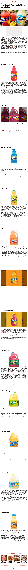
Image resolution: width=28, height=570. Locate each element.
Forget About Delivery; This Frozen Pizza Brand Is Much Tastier (17, 562)
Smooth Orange (4, 452)
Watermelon (12, 371)
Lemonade (4, 493)
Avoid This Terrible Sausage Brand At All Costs (10, 562)
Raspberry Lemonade (4, 331)
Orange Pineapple (9, 409)
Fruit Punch (19, 124)
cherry (22, 132)
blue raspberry (13, 167)
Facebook (27, 25)
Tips (1, 3)
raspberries (22, 332)
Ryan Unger (2, 8)
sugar (8, 175)
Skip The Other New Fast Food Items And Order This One (24, 562)
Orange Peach (25, 247)
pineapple (14, 408)
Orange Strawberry (20, 83)
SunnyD (21, 37)
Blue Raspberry (9, 166)
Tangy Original (18, 530)
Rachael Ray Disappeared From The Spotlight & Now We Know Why (3, 562)
